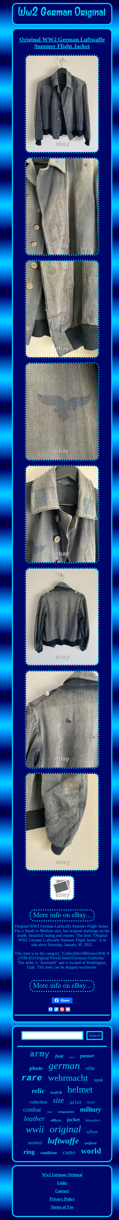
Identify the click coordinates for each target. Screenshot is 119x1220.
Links (62, 1183)
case (49, 1111)
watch (56, 1092)
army (39, 1054)
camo (69, 1152)
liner (91, 1102)
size (58, 1100)
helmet (80, 1089)
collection (38, 1102)
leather (34, 1118)
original (65, 1129)
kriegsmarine (66, 1111)
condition (48, 1152)
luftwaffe (63, 1140)
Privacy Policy (62, 1199)
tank (98, 1080)
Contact (62, 1191)
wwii (35, 1129)
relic (38, 1091)
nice (72, 1057)
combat (32, 1109)
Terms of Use (62, 1207)
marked (35, 1142)
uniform (90, 1143)
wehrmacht (68, 1078)
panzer (87, 1055)
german (64, 1065)
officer (56, 1120)
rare (31, 1078)
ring (29, 1151)
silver (92, 1131)
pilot (75, 1102)
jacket (73, 1119)
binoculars (92, 1120)
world (91, 1151)
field (59, 1056)
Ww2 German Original (62, 1175)
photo (36, 1068)
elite (90, 1068)
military (90, 1109)
